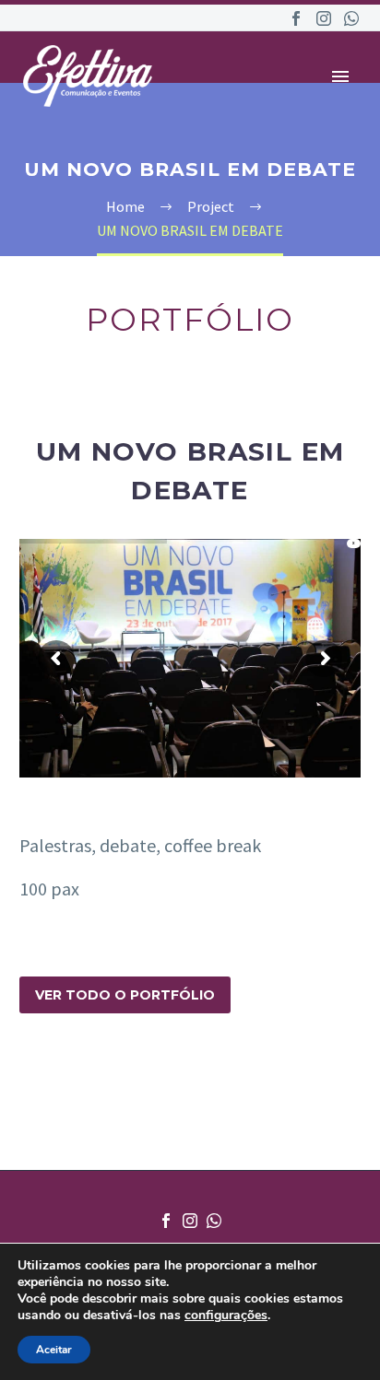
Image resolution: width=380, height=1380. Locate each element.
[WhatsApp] (351, 18)
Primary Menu (340, 76)
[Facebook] (296, 18)
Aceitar (54, 1349)
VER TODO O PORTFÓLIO (125, 995)
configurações (225, 1315)
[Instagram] (324, 18)
